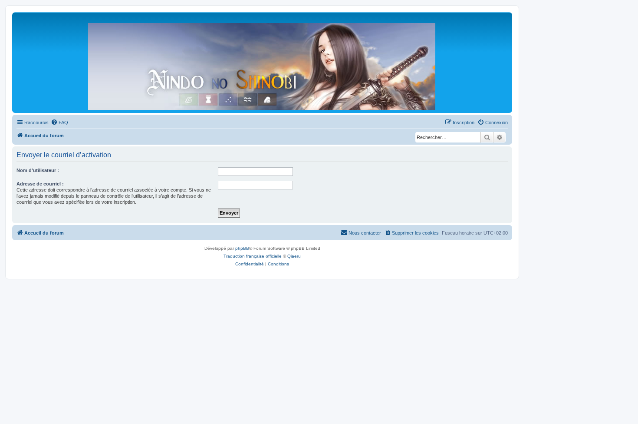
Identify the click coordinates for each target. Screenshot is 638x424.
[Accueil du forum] (262, 65)
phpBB (242, 248)
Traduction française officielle (253, 256)
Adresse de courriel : (40, 183)
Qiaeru (294, 256)
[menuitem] (59, 122)
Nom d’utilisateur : (37, 170)
